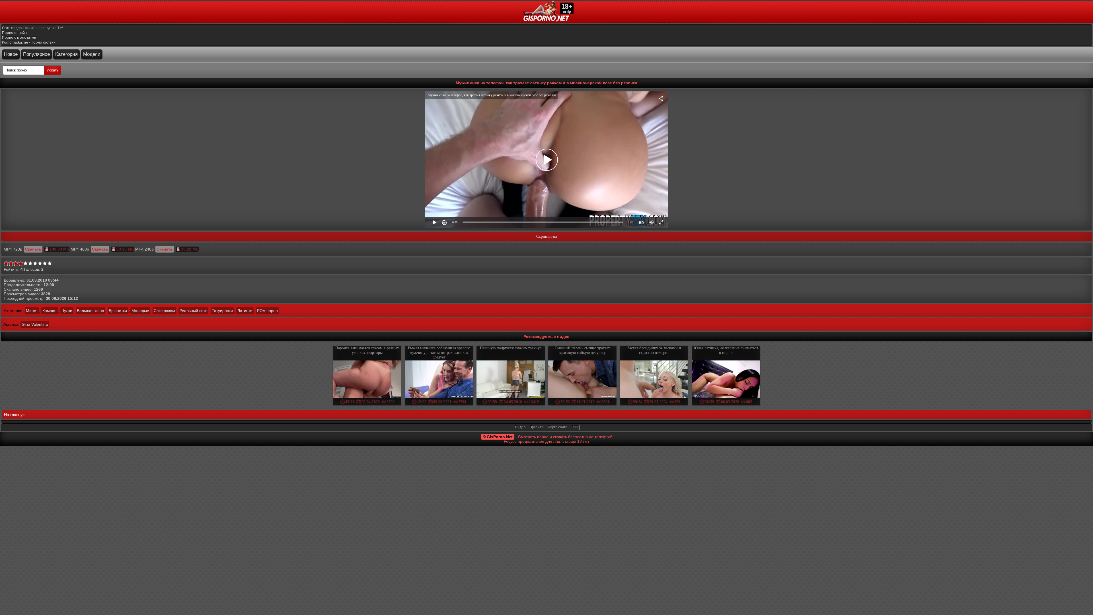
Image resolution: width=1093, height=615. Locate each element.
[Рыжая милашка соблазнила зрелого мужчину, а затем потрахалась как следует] (439, 379)
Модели (91, 54)
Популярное (36, 54)
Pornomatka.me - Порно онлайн (29, 42)
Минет (32, 310)
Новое (11, 54)
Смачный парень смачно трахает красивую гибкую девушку (582, 350)
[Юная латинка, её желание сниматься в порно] (726, 379)
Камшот (49, 310)
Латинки (244, 310)
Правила (537, 427)
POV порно (267, 310)
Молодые (140, 310)
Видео (520, 427)
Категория (66, 54)
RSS (575, 427)
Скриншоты (546, 236)
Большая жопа (90, 310)
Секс (6, 28)
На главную (15, 414)
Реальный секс (193, 310)
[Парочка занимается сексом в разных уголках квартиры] (367, 379)
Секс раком (164, 310)
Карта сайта (557, 427)
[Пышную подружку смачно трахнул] (510, 379)
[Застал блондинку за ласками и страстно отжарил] (654, 379)
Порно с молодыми (19, 37)
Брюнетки (118, 310)
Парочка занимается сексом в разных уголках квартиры (367, 350)
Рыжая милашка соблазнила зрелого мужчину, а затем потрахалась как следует (439, 352)
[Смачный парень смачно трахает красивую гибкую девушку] (582, 379)
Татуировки (222, 310)
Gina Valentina (35, 324)
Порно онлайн (14, 32)
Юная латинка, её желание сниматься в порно (726, 350)
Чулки (66, 310)
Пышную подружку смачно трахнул (510, 348)
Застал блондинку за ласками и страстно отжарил (654, 350)
